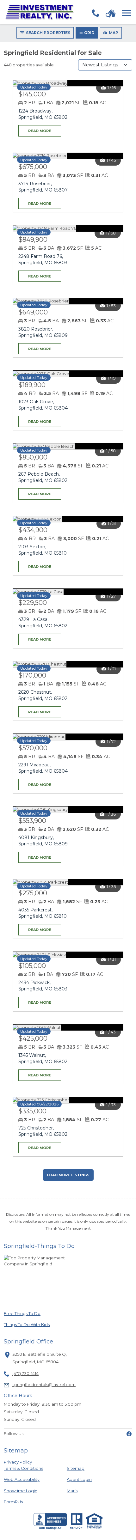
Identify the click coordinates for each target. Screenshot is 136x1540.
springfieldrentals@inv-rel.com (44, 1384)
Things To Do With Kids (27, 1324)
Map (113, 32)
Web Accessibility (22, 1479)
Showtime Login (25, 1490)
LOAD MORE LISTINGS (68, 1175)
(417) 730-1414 (25, 1373)
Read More (34, 129)
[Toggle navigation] (126, 13)
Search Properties (48, 32)
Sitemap (75, 1468)
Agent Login (79, 1479)
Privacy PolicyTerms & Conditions (23, 1465)
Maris (72, 1490)
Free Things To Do (25, 1313)
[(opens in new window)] (129, 1433)
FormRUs (25, 1501)
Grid (89, 32)
